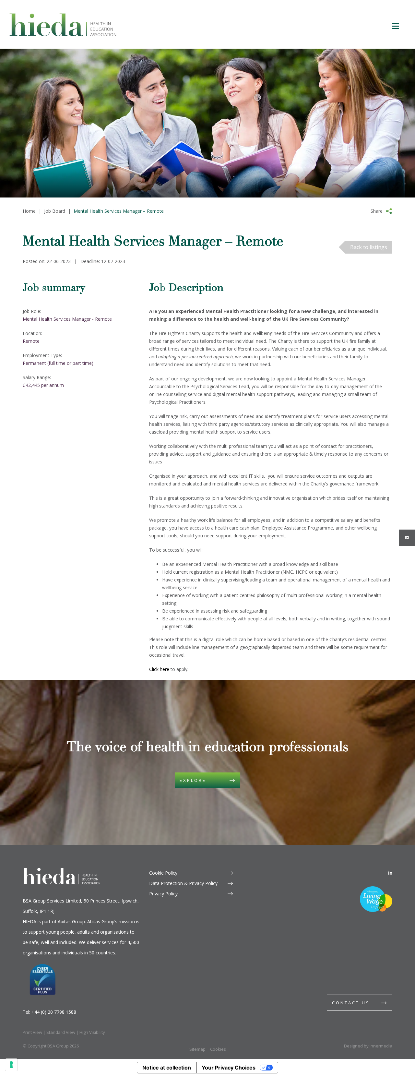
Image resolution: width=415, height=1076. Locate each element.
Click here (159, 669)
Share (377, 211)
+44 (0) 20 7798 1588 (53, 1012)
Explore (193, 780)
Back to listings (368, 247)
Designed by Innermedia (368, 1046)
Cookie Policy (163, 873)
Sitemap (197, 1049)
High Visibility (92, 1032)
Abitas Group (71, 921)
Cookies (218, 1049)
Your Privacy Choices (228, 1067)
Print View (32, 1032)
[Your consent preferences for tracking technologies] (11, 1064)
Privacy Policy (163, 894)
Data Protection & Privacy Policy (183, 883)
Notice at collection (166, 1067)
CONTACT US (351, 1003)
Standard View (60, 1032)
